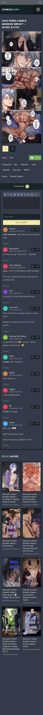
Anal (34, 164)
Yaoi (15, 164)
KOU (11, 157)
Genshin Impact (16, 176)
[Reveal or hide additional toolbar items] (35, 194)
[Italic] (8, 194)
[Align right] (21, 194)
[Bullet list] (25, 194)
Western (24, 164)
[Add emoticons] (32, 194)
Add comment (21, 222)
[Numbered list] (28, 194)
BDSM (27, 170)
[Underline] (11, 194)
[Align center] (18, 194)
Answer (6, 244)
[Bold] (5, 194)
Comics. (10, 9)
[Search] (40, 2)
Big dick (6, 170)
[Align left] (15, 194)
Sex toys (17, 170)
